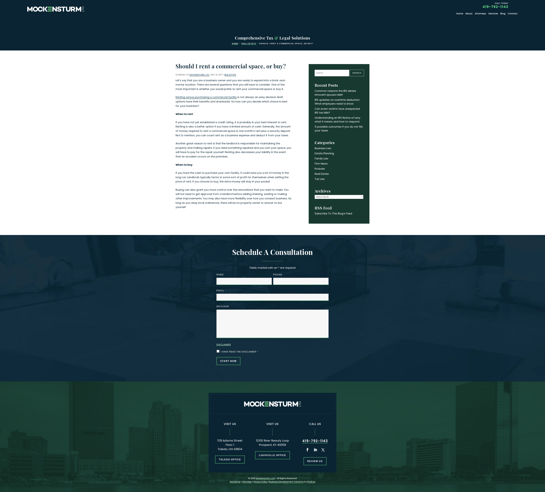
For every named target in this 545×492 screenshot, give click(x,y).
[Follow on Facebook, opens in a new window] (307, 449)
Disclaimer (223, 344)
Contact (512, 14)
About (468, 14)
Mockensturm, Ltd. (199, 74)
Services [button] (493, 14)
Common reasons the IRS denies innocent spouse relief (335, 92)
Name (220, 274)
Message (222, 306)
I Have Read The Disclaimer (239, 351)
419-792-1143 (495, 6)
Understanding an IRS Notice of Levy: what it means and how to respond (338, 119)
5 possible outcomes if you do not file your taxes (339, 128)
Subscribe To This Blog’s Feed (333, 213)
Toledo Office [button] (230, 459)
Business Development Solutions (286, 481)
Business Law (323, 148)
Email (221, 290)
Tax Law (320, 179)
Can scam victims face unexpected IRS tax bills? (337, 110)
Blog (502, 14)
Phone (277, 274)
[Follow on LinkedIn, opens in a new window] (315, 449)
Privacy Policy (260, 481)
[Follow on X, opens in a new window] (323, 450)
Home (459, 14)
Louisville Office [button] (272, 455)
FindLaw (311, 481)
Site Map (247, 481)
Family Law (321, 158)
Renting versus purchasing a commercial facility (206, 97)
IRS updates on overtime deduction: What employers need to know (337, 101)
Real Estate (230, 74)
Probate (320, 168)
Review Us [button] (315, 461)
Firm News (321, 163)
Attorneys (480, 14)
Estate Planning (324, 153)
